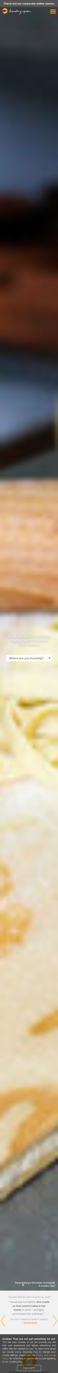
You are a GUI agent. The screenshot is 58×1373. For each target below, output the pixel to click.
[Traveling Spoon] (17, 11)
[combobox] (29, 658)
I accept (29, 1367)
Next (55, 1308)
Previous (3, 1308)
